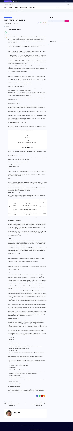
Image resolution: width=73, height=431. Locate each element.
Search (66, 21)
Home (5, 10)
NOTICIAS (11, 7)
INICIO (5, 7)
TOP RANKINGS (32, 7)
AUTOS (16, 7)
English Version (10, 10)
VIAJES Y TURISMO (23, 7)
